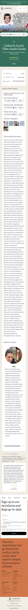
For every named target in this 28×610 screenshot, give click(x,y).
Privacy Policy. (4, 527)
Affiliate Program (5, 574)
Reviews (25, 498)
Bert (14, 366)
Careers (14, 577)
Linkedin (15, 589)
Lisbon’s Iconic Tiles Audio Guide (14, 47)
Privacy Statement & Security (14, 601)
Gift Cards (4, 576)
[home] (7, 10)
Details (3, 498)
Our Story (15, 572)
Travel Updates (5, 587)
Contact (4, 590)
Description (17, 498)
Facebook (15, 583)
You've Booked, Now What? (6, 593)
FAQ (12, 461)
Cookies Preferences (14, 608)
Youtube (15, 590)
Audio (9, 498)
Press (14, 579)
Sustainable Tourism (17, 576)
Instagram (15, 587)
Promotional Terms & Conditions (14, 605)
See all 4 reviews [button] (14, 59)
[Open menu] (24, 8)
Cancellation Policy (14, 603)
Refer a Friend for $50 (7, 572)
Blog (3, 583)
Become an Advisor (6, 589)
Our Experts (15, 574)
